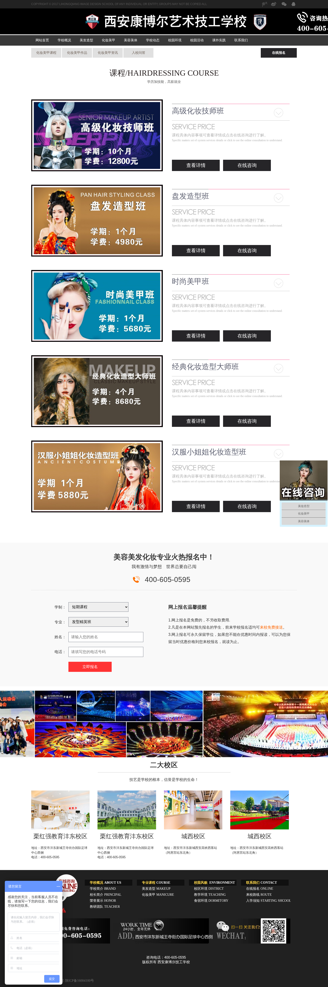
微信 (283, 6)
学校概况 (64, 40)
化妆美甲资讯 (108, 53)
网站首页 (42, 40)
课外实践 (219, 40)
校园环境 (175, 40)
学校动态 (152, 40)
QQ (293, 5)
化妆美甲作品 (77, 53)
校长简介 (105, 894)
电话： (60, 652)
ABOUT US (105, 882)
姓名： (60, 637)
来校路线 (259, 894)
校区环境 (209, 888)
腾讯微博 (264, 6)
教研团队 (105, 906)
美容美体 (130, 40)
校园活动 (197, 40)
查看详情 (196, 165)
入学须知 (268, 900)
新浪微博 (274, 6)
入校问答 (138, 53)
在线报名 (278, 53)
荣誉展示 (103, 900)
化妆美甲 (108, 40)
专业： (60, 622)
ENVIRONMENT (214, 882)
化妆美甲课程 (46, 53)
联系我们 (241, 40)
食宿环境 (211, 900)
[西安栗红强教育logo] (176, 22)
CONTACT (261, 882)
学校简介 (103, 888)
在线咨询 (247, 165)
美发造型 (86, 40)
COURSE (156, 882)
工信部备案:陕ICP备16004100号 (70, 980)
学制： (60, 607)
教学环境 (210, 894)
